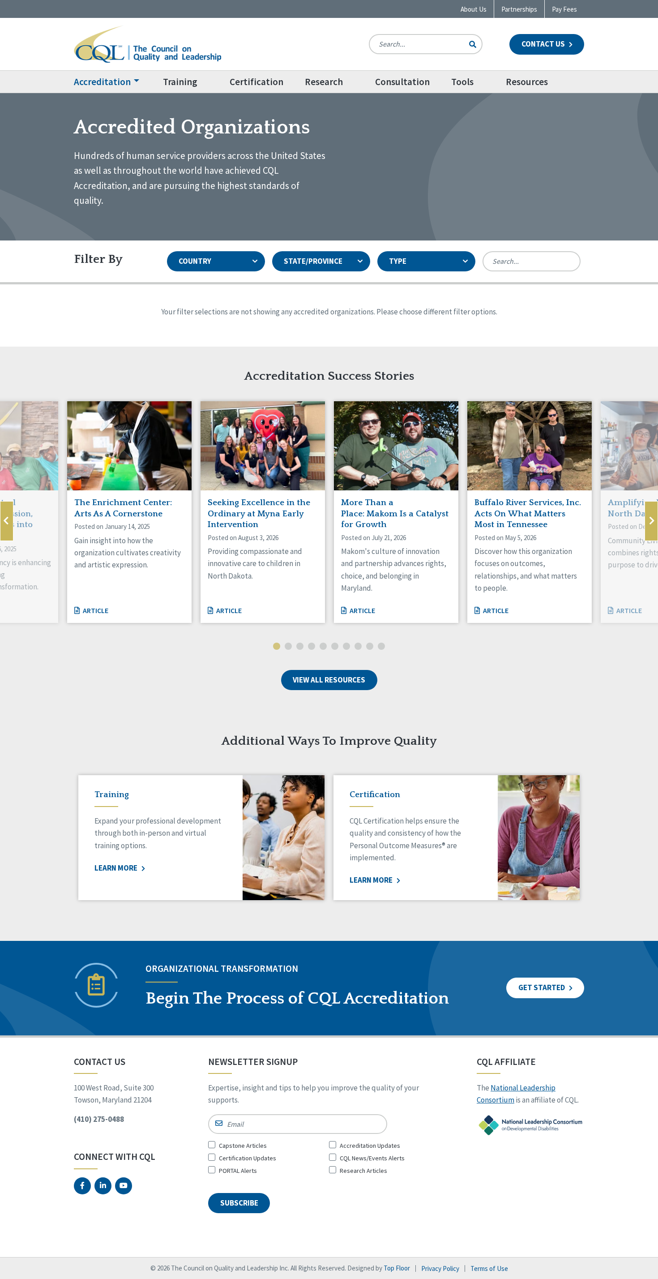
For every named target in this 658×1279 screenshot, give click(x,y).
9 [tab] (369, 647)
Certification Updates (247, 1158)
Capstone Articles (243, 1146)
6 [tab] (334, 647)
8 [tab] (358, 647)
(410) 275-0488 (99, 1119)
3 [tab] (299, 647)
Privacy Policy (440, 1268)
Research (324, 82)
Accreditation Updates (370, 1146)
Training (180, 82)
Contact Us (543, 44)
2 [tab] (288, 647)
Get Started (542, 987)
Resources (527, 82)
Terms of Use (489, 1268)
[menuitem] (113, 82)
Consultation (402, 82)
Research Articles (363, 1171)
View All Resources (329, 680)
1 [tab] (276, 647)
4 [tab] (311, 647)
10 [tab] (381, 647)
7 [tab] (346, 647)
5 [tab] (323, 647)
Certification (256, 82)
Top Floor (397, 1268)
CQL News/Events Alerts (372, 1158)
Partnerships (519, 9)
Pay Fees (564, 9)
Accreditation (102, 82)
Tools (462, 82)
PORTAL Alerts (238, 1171)
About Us (474, 9)
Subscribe (239, 1203)
